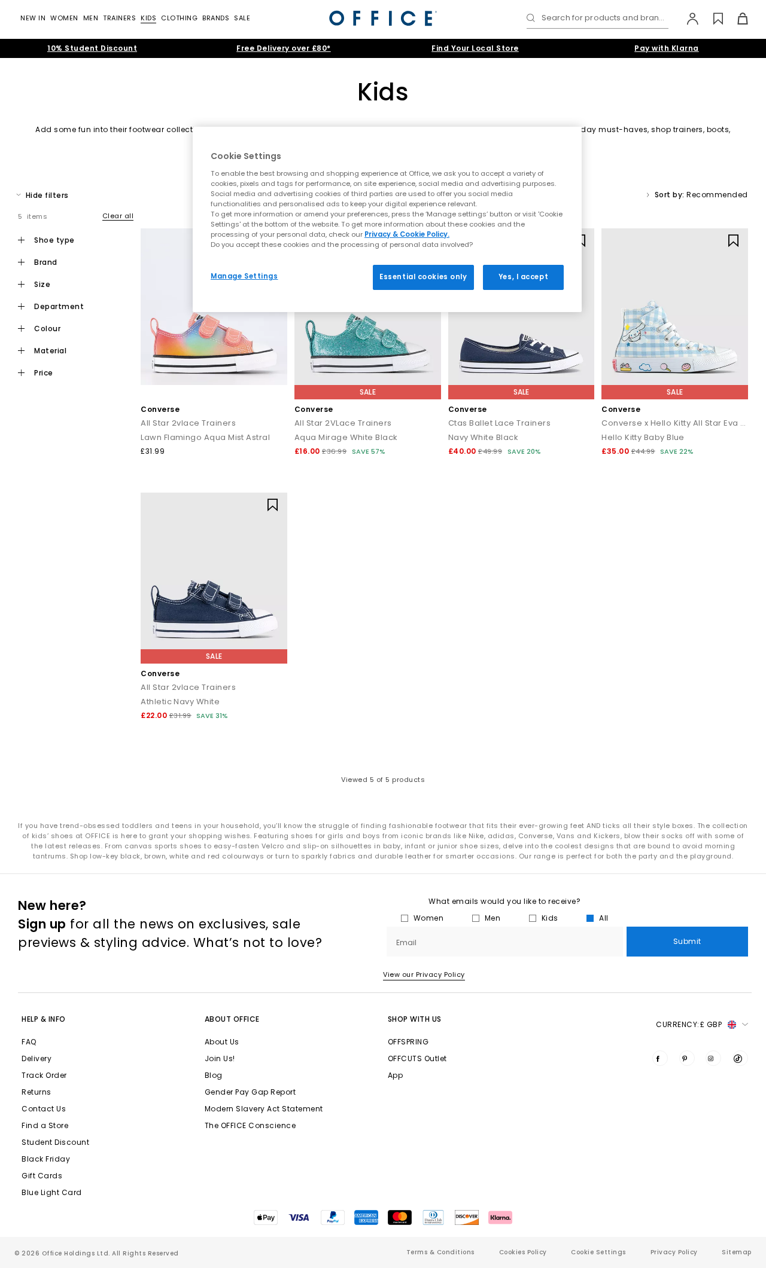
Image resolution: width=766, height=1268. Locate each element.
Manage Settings (244, 276)
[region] (387, 219)
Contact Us (44, 1109)
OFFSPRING (408, 1042)
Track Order (44, 1075)
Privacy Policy (674, 1252)
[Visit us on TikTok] (740, 1058)
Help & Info (44, 1019)
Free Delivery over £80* (283, 48)
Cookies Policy (523, 1252)
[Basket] (735, 18)
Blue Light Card (52, 1192)
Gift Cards (42, 1176)
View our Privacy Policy (424, 974)
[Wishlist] (711, 18)
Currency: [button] (689, 1024)
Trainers (119, 18)
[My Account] (686, 18)
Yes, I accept (523, 277)
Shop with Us (415, 1019)
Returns (36, 1092)
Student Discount (55, 1142)
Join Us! (220, 1058)
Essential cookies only (423, 277)
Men (91, 18)
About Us (222, 1042)
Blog (214, 1075)
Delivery (36, 1058)
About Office (232, 1019)
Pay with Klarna (666, 48)
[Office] (383, 18)
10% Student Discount (92, 48)
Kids (148, 18)
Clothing (179, 18)
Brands (215, 18)
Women (64, 18)
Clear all (118, 216)
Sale (242, 18)
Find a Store (45, 1125)
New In (32, 18)
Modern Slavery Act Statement (264, 1109)
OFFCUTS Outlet (417, 1058)
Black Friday (46, 1159)
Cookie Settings (598, 1252)
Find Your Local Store (475, 48)
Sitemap (737, 1252)
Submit (687, 941)
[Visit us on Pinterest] (687, 1058)
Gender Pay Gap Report (250, 1092)
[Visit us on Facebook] (660, 1058)
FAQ (29, 1042)
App (395, 1075)
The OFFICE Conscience (250, 1125)
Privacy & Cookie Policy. (406, 234)
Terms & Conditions (440, 1252)
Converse (160, 409)
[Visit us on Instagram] (713, 1058)
